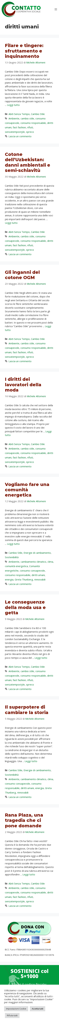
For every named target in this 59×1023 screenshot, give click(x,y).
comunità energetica (16, 566)
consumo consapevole (32, 570)
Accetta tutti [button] (37, 1008)
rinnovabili (39, 579)
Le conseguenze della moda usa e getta (25, 607)
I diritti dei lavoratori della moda (23, 385)
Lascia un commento (20, 136)
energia (9, 579)
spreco (30, 131)
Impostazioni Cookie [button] (16, 1008)
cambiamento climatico (33, 561)
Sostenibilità (12, 557)
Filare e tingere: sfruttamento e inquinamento (24, 51)
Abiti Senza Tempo (19, 114)
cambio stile (27, 118)
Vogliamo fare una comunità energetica (27, 490)
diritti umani (38, 575)
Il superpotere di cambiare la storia (26, 709)
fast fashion (19, 127)
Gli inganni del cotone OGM (22, 274)
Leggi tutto (13, 105)
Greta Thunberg (24, 579)
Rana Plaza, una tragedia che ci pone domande (24, 820)
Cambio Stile (38, 114)
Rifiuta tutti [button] (12, 1015)
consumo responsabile (33, 123)
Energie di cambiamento (37, 552)
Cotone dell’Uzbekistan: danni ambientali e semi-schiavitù (27, 162)
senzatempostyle (15, 131)
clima (50, 561)
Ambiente (14, 118)
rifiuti (30, 127)
